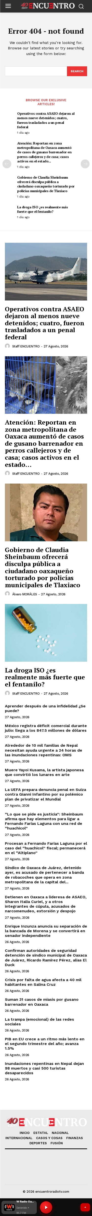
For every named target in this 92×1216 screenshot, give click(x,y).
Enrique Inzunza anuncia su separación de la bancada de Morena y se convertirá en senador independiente (46, 931)
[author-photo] (8, 346)
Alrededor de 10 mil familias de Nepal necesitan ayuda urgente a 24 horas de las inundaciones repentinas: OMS (43, 750)
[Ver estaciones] (85, 1207)
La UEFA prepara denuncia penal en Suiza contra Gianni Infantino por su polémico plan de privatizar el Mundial (45, 794)
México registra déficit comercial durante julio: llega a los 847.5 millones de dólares (46, 728)
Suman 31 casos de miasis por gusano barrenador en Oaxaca (42, 1001)
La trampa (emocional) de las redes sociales (39, 1021)
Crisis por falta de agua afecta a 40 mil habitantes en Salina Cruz (43, 982)
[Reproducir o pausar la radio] (46, 1207)
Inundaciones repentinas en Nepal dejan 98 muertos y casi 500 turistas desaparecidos (44, 1068)
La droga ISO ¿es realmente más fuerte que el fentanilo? (42, 209)
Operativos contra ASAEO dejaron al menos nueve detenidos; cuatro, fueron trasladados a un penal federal (45, 120)
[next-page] (85, 163)
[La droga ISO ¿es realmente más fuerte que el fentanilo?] (46, 633)
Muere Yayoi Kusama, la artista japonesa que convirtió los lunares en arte (44, 772)
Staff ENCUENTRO (26, 346)
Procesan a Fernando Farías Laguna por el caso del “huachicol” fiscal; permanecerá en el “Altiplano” (46, 848)
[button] (19, 1207)
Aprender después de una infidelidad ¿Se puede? (45, 708)
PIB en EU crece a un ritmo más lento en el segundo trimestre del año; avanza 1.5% (44, 1044)
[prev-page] (6, 163)
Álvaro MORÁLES (24, 594)
